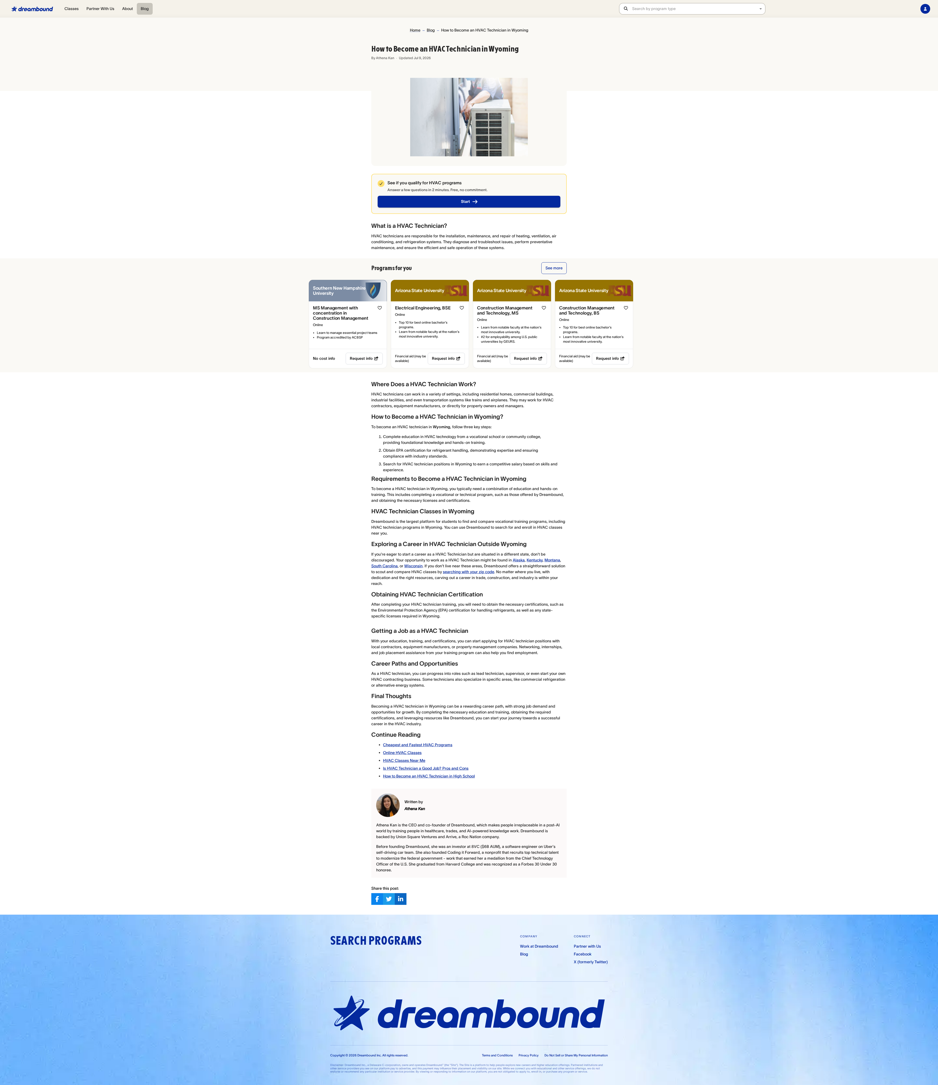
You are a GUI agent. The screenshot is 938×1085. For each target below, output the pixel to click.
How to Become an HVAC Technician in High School (429, 776)
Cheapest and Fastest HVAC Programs (417, 745)
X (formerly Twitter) (591, 962)
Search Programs (376, 940)
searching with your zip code (468, 572)
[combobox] (698, 8)
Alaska (519, 560)
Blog (145, 8)
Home (415, 30)
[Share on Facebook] (377, 899)
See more (554, 268)
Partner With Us (100, 8)
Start (465, 201)
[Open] (761, 8)
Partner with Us (587, 946)
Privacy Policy (529, 1055)
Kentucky (535, 560)
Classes (71, 8)
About (127, 8)
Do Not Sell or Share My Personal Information (576, 1055)
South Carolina (384, 566)
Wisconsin (413, 566)
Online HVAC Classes (402, 752)
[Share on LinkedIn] (400, 899)
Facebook (582, 954)
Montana (552, 560)
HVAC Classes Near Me (404, 760)
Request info (361, 358)
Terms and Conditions (497, 1055)
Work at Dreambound (539, 946)
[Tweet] (389, 899)
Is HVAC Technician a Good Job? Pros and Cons (426, 768)
